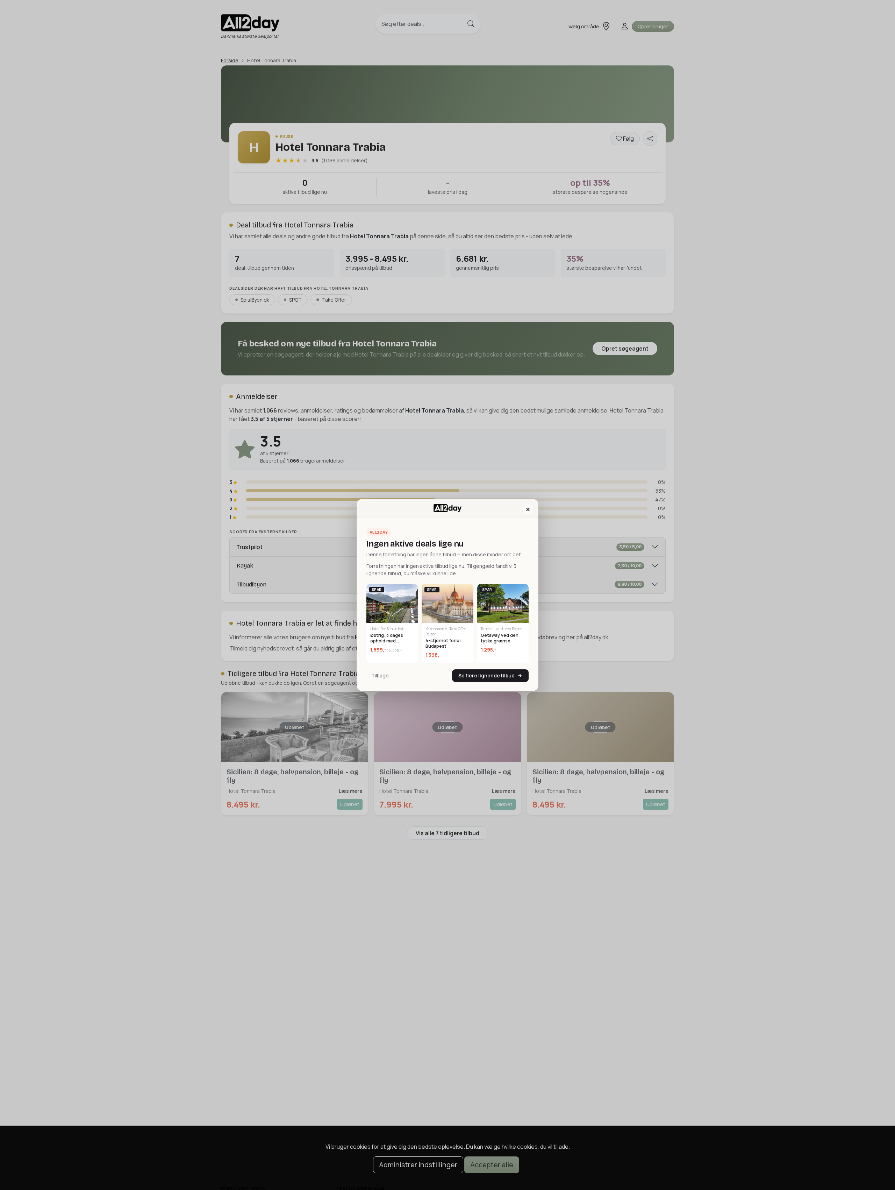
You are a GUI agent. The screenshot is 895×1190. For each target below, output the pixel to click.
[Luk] (528, 509)
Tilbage (380, 675)
